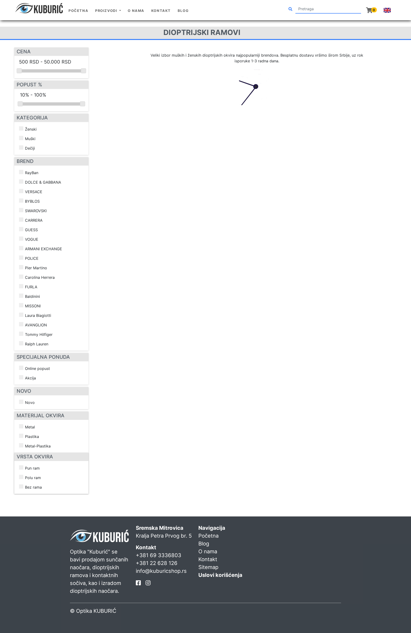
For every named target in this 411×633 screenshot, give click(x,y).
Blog (183, 11)
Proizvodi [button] (106, 11)
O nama (136, 11)
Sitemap (208, 567)
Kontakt (161, 11)
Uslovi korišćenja (220, 575)
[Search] (290, 9)
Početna (78, 11)
